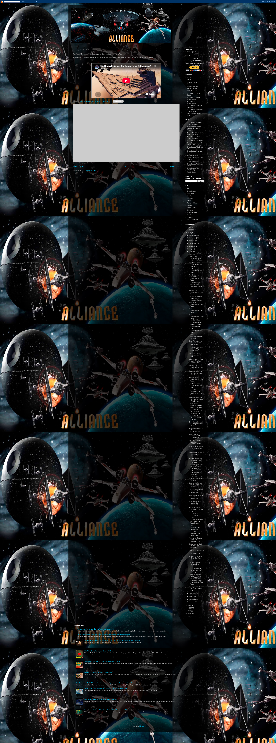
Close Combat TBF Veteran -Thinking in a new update (196, 570)
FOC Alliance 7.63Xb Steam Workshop (193, 137)
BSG (188, 188)
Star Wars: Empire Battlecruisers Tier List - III (195, 330)
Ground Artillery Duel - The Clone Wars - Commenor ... (196, 545)
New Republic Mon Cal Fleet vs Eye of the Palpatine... (196, 478)
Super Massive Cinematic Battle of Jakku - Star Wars (195, 405)
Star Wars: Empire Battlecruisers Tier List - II (195, 354)
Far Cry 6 (190, 198)
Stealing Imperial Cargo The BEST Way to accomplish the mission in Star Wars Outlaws (112, 640)
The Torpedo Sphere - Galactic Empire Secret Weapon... (195, 324)
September (193, 243)
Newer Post (78, 166)
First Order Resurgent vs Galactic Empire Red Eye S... (195, 336)
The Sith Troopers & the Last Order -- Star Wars (195, 564)
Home (126, 166)
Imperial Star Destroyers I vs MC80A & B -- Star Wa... (195, 392)
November (192, 238)
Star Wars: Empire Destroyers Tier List (196, 508)
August (191, 246)
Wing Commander (192, 220)
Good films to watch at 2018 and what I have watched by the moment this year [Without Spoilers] (106, 683)
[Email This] (114, 101)
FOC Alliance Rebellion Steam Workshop (194, 123)
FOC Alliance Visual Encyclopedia (193, 98)
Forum (189, 80)
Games (189, 205)
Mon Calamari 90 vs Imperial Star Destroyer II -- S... (195, 503)
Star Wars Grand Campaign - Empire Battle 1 (98, 651)
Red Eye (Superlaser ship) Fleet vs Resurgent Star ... (195, 298)
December (192, 235)
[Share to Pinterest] (122, 101)
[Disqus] (126, 133)
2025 (189, 230)
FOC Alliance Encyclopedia (191, 102)
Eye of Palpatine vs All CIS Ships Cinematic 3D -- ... (196, 423)
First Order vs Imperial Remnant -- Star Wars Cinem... (196, 527)
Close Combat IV (192, 155)
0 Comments (106, 101)
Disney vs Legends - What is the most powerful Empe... (195, 576)
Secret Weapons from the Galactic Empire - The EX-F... (196, 399)
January (192, 602)
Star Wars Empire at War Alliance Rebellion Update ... (196, 442)
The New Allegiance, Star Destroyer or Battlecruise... (195, 472)
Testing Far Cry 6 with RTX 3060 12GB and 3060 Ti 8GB (102, 661)
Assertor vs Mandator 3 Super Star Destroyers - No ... (196, 539)
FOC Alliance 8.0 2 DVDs (195, 140)
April (191, 593)
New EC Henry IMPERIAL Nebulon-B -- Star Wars (196, 436)
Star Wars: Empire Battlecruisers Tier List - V (195, 264)
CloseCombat (191, 191)
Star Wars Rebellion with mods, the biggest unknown (100, 699)
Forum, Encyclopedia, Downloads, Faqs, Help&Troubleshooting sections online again (103, 634)
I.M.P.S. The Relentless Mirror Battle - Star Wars (195, 258)
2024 (189, 233)
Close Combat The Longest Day (193, 169)
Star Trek (190, 215)
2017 (189, 616)
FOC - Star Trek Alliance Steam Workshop (194, 133)
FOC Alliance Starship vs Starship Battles (195, 110)
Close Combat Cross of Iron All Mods (194, 144)
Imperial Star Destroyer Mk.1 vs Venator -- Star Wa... (196, 417)
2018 (189, 613)
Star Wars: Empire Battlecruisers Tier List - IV (195, 270)
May (191, 254)
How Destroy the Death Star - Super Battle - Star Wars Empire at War (106, 710)
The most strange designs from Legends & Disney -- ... (196, 285)
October (192, 240)
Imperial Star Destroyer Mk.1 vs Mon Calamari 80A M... (196, 429)
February (192, 599)
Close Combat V (192, 161)
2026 (189, 227)
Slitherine (190, 210)
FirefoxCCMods (192, 203)
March (191, 596)
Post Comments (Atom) (89, 170)
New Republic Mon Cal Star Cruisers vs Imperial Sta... (196, 497)
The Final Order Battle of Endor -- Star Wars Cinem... (196, 521)
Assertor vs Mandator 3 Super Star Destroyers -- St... (196, 551)
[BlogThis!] (116, 101)
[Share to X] (118, 101)
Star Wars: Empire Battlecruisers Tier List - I (195, 385)
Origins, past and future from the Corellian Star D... (196, 588)
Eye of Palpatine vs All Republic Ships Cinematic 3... (196, 348)
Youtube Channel (192, 86)
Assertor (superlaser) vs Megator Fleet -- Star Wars (195, 460)
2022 (189, 608)
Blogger (141, 726)
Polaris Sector (191, 172)
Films (189, 200)
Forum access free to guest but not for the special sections (95, 629)
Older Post (175, 166)
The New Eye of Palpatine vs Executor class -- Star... (195, 514)
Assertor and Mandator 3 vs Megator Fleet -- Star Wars (196, 448)
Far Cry (189, 196)
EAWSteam (190, 193)
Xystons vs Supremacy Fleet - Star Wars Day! (196, 557)
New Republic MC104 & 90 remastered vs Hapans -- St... (196, 454)
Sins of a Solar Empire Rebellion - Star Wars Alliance (194, 128)
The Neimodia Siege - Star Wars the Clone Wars (196, 582)
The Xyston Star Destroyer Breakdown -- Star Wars (195, 277)
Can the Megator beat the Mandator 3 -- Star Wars (195, 466)
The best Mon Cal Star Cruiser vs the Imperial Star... (196, 490)
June (191, 251)
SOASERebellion (192, 212)
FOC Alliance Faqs (193, 91)
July (190, 249)
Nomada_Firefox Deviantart (192, 83)
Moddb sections (192, 88)
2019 (189, 611)
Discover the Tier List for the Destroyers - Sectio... (196, 484)
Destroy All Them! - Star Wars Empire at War (98, 672)
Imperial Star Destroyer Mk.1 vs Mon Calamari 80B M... (196, 411)
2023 (189, 605)
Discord (189, 77)
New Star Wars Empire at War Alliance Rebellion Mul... (196, 361)
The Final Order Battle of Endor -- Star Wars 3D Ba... (196, 533)
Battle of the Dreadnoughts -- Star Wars (196, 292)
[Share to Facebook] (120, 101)
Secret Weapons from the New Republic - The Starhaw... (195, 342)
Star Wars (190, 217)
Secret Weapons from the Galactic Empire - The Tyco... (196, 373)
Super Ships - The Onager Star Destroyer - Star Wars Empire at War (105, 688)
